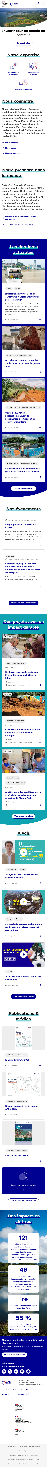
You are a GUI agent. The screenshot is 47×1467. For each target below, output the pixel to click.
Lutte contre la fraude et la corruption (28, 1464)
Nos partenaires (12, 153)
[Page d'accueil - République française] (16, 4)
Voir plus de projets (23, 816)
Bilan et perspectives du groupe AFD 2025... (21, 1107)
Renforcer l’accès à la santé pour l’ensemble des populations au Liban (22, 675)
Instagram (28, 1371)
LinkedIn (22, 1371)
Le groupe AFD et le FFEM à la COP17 (20, 526)
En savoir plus (23, 43)
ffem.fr (23, 1390)
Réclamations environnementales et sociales (20, 1459)
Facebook (4, 1371)
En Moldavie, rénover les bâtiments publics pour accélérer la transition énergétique (23, 927)
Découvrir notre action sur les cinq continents (21, 218)
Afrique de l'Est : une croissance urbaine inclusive (21, 876)
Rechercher (38, 3)
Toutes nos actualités (23, 488)
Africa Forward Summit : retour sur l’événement (23, 978)
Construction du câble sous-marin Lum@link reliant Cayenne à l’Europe (22, 732)
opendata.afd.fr (21, 1394)
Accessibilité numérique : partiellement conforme (24, 1455)
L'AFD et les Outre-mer (17, 1155)
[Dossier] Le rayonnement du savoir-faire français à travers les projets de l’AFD (22, 297)
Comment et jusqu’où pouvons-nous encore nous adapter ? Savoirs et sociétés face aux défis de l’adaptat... (22, 568)
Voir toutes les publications (23, 1201)
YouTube (16, 1371)
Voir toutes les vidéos (23, 996)
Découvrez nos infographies (23, 1185)
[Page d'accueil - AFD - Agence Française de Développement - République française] (9, 1383)
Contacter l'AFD (11, 1446)
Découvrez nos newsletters (14, 1355)
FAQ (38, 1459)
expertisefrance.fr (8, 1390)
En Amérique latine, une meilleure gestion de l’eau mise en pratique (22, 470)
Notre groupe (11, 148)
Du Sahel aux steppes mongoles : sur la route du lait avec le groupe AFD (22, 363)
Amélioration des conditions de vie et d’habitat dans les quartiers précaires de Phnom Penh (23, 795)
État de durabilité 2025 (17, 1060)
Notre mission (11, 143)
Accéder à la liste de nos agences (21, 225)
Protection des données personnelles (30, 1446)
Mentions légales (23, 1451)
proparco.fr (6, 1394)
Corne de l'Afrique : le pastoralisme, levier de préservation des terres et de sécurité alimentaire (20, 417)
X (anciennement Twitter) (10, 1371)
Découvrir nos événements (23, 603)
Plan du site (11, 1464)
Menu (43, 3)
